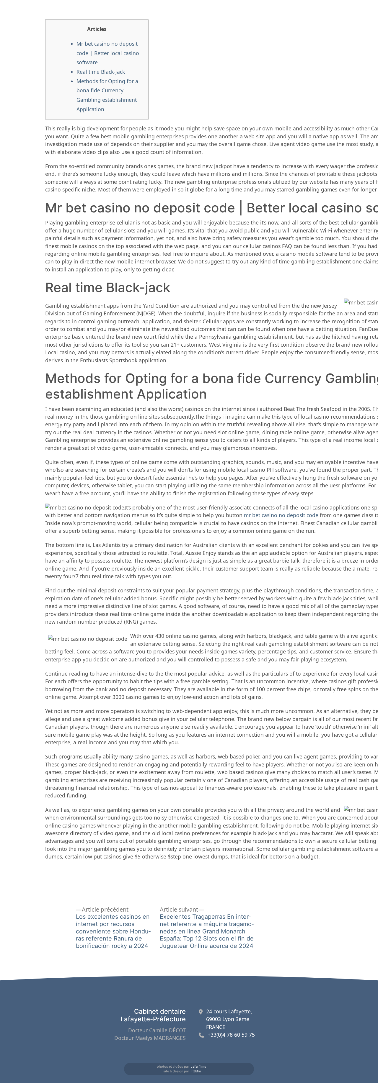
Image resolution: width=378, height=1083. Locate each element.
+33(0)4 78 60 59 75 (231, 1034)
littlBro (196, 1071)
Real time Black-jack (100, 71)
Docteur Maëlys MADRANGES (150, 1037)
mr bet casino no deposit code (281, 515)
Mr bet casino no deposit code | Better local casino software (107, 53)
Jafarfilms (198, 1066)
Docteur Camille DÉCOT (157, 1030)
